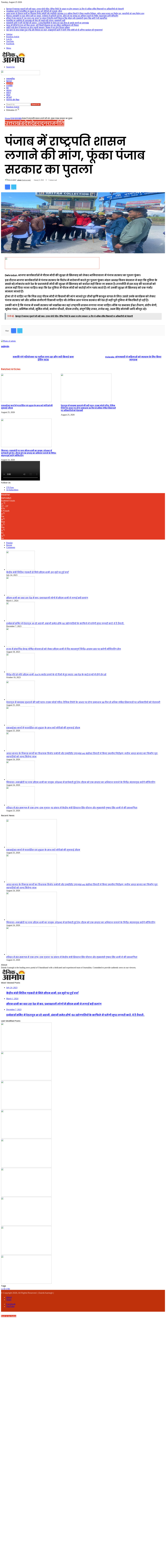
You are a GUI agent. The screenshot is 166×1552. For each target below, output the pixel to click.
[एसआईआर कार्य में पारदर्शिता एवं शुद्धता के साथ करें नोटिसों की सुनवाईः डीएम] (26, 401)
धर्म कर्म (9, 97)
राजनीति (9, 86)
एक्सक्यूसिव (10, 79)
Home (7, 118)
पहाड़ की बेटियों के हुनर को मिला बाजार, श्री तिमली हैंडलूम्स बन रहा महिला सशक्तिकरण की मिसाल (42, 25)
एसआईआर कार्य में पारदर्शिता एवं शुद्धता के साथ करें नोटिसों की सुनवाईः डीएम (34, 11)
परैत (4, 1289)
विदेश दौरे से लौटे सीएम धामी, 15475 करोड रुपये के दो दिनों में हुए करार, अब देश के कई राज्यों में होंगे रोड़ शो (56, 674)
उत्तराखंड (9, 83)
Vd (2, 1289)
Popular (9, 543)
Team (8, 1300)
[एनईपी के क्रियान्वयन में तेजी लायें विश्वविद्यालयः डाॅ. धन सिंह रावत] (26, 1254)
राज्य (12, 118)
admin (19, 180)
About (9, 1297)
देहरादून (9, 81)
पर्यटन (8, 93)
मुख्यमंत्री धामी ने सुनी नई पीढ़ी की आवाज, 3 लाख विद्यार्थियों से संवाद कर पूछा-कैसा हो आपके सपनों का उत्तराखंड (47, 23)
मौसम (8, 95)
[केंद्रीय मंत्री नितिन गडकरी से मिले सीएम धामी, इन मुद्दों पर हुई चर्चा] (20, 569)
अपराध (8, 90)
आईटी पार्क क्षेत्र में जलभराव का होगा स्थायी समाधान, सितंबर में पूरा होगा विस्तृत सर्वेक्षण (38, 27)
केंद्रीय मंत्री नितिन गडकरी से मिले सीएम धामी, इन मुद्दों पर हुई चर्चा (37, 572)
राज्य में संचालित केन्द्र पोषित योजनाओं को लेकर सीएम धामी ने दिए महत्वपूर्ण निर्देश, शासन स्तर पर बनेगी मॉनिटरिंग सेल (63, 649)
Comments (10, 547)
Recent (9, 545)
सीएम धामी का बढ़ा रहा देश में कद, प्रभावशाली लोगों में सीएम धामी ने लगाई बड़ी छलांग (47, 597)
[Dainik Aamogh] (14, 62)
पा (6, 1289)
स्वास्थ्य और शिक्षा (12, 100)
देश (7, 88)
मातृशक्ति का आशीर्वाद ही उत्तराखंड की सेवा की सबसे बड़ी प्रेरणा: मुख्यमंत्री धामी (35, 20)
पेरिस (8, 1289)
